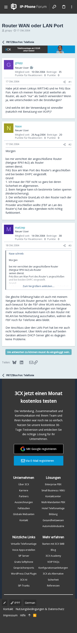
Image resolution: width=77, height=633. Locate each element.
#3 (70, 245)
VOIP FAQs (53, 562)
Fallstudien (24, 508)
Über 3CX (23, 484)
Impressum (10, 615)
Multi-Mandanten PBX (53, 502)
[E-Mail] (28, 362)
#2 (70, 144)
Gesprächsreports (23, 567)
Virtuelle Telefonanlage (24, 543)
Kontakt (24, 520)
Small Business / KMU (53, 490)
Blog (53, 550)
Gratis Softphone (23, 562)
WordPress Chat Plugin (24, 573)
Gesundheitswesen (53, 520)
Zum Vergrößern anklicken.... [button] (38, 286)
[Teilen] (64, 82)
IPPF (16, 603)
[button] (6, 7)
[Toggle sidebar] (71, 7)
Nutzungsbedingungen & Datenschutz (40, 609)
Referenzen (53, 585)
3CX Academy (53, 555)
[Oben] (29, 615)
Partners (23, 496)
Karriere (23, 490)
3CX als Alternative (53, 573)
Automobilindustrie (53, 526)
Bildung (53, 514)
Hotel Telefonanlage (53, 508)
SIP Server (23, 555)
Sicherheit (53, 579)
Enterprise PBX (53, 484)
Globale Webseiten (23, 514)
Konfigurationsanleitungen (53, 567)
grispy (8, 30)
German (30, 603)
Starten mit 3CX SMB (53, 543)
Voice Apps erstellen (23, 550)
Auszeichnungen (24, 502)
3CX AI (23, 579)
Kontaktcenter (53, 496)
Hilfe (23, 615)
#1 (70, 82)
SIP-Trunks (23, 585)
